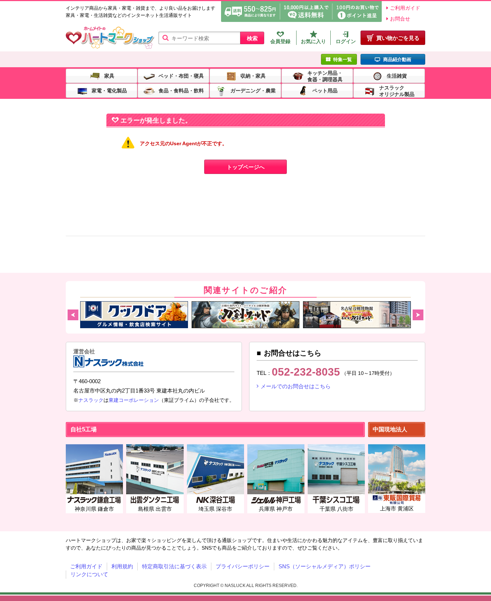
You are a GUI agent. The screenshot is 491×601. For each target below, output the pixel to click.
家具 (109, 75)
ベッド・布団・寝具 (181, 75)
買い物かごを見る (397, 38)
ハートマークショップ (110, 38)
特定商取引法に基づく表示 (174, 566)
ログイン (346, 41)
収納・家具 (253, 75)
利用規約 (122, 566)
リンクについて (89, 574)
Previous (73, 314)
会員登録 (280, 41)
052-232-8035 (306, 372)
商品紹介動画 (397, 59)
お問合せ (400, 19)
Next (418, 314)
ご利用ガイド (405, 8)
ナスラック (91, 400)
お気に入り (313, 41)
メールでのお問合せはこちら (296, 386)
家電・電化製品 (109, 90)
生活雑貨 (397, 75)
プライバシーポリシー (243, 566)
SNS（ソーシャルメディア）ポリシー (325, 566)
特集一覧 (342, 59)
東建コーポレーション (134, 400)
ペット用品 (325, 90)
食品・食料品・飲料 (181, 90)
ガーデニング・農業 (253, 90)
